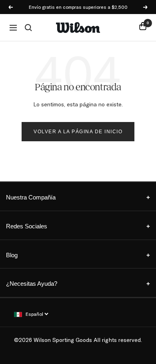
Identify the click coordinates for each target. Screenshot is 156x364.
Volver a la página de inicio (78, 131)
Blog (78, 255)
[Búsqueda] (28, 27)
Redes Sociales (78, 226)
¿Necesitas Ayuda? (78, 283)
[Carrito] (142, 27)
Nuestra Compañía (78, 197)
